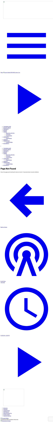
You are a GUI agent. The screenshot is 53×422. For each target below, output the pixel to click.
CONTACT (5, 139)
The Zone (8, 134)
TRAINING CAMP (7, 126)
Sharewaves (9, 138)
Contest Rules (9, 142)
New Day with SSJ (10, 133)
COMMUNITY (6, 137)
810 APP (5, 130)
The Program (9, 135)
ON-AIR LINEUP (7, 127)
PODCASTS (5, 129)
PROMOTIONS (6, 140)
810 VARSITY (6, 143)
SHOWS (5, 131)
